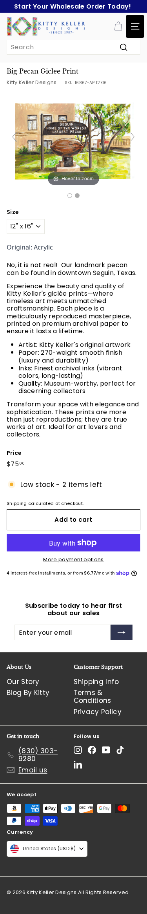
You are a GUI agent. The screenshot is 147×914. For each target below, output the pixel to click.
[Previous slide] (14, 137)
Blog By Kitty (28, 692)
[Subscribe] (121, 632)
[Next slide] (132, 137)
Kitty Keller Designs (32, 82)
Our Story (23, 681)
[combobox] (73, 47)
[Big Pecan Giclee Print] (69, 195)
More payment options (73, 560)
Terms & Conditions (92, 696)
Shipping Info (96, 681)
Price (14, 453)
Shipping (17, 503)
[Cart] (118, 26)
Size (13, 212)
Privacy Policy (98, 711)
